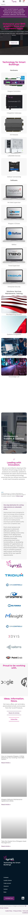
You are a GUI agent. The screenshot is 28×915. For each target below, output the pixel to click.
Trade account (7, 883)
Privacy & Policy (17, 911)
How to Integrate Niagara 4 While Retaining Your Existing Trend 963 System (12, 757)
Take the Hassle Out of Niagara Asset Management (13, 842)
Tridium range (19, 496)
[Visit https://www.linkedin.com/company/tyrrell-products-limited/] (22, 898)
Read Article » (6, 763)
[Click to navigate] (20, 1)
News (5, 892)
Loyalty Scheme (8, 880)
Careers (5, 889)
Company (6, 877)
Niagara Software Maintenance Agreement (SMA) (11, 800)
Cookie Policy (8, 911)
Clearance (6, 886)
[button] (3, 1)
